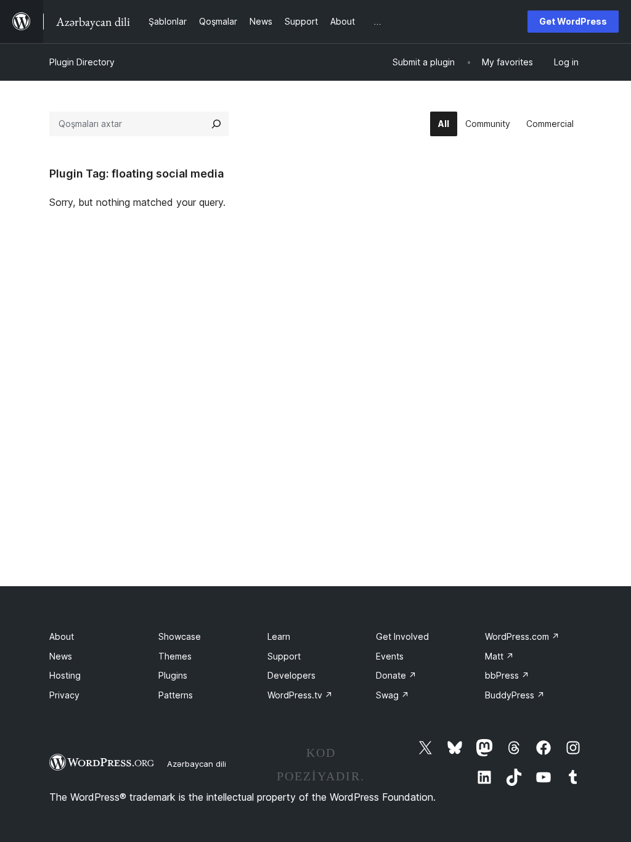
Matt (499, 656)
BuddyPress (515, 695)
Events (390, 656)
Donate (396, 675)
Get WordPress (573, 21)
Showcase (179, 636)
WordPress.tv (300, 695)
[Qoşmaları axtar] (216, 124)
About (61, 636)
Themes (175, 656)
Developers (291, 675)
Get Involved (402, 636)
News (60, 656)
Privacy (64, 695)
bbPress (507, 675)
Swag (392, 695)
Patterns (175, 695)
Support (284, 656)
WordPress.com (522, 636)
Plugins (172, 675)
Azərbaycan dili (196, 764)
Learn (278, 636)
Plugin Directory (82, 62)
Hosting (65, 675)
